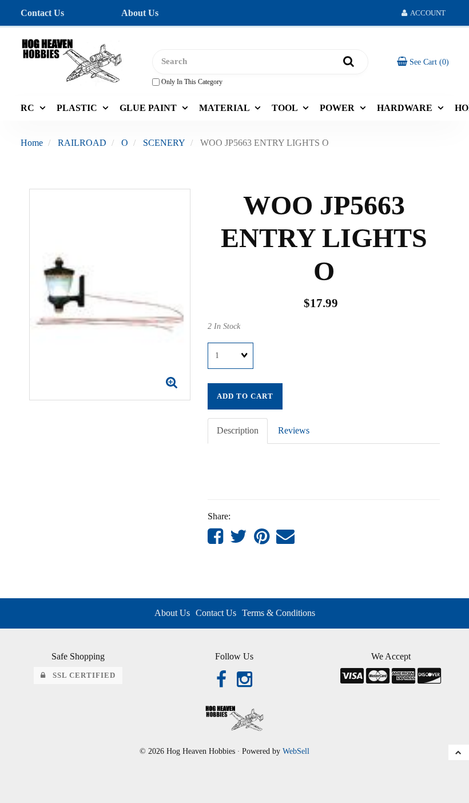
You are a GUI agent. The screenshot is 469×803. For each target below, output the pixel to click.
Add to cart (245, 396)
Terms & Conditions (278, 613)
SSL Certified (81, 675)
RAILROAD (82, 143)
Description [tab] (238, 430)
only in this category (191, 82)
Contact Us (42, 13)
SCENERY (164, 143)
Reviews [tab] (293, 430)
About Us (139, 13)
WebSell (296, 751)
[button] (423, 61)
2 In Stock (224, 326)
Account (426, 13)
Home (32, 143)
